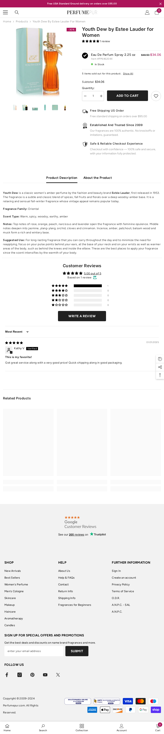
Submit (77, 651)
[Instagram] (20, 675)
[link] (28, 482)
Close (160, 3)
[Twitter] (58, 675)
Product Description (61, 178)
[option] (39, 62)
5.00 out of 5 (92, 273)
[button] (91, 41)
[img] (14, 343)
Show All (128, 73)
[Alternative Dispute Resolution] (107, 701)
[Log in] (147, 12)
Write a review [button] (82, 316)
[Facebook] (7, 675)
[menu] (5, 12)
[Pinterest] (32, 675)
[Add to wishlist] (156, 96)
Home (7, 21)
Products (22, 21)
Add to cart (127, 96)
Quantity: (88, 88)
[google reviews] (80, 522)
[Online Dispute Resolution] (77, 701)
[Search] (16, 12)
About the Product (97, 178)
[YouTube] (45, 675)
